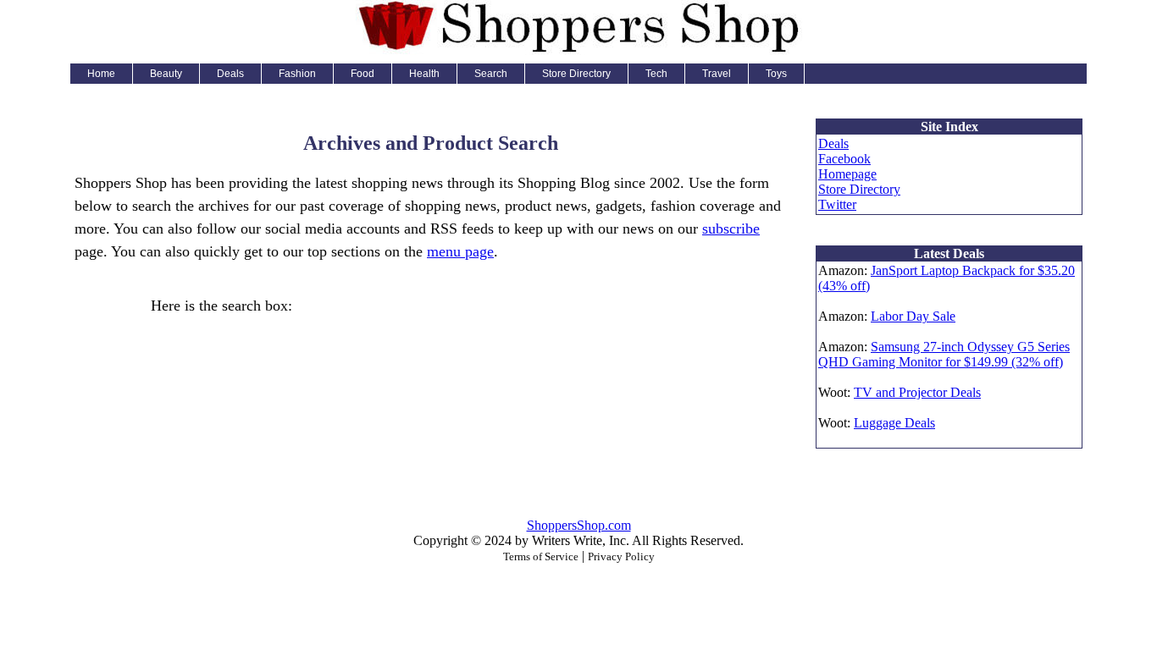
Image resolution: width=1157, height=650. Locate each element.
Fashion (297, 74)
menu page (460, 251)
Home (101, 74)
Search (490, 74)
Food (362, 74)
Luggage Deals (894, 423)
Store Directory (576, 74)
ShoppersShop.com (579, 525)
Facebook (844, 158)
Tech (656, 74)
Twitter (837, 204)
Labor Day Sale (913, 316)
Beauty (166, 74)
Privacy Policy (621, 556)
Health (424, 74)
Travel (716, 74)
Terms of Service (540, 556)
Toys (776, 74)
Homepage (847, 174)
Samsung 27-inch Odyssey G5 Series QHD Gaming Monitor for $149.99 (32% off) (944, 354)
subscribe (731, 228)
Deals (230, 74)
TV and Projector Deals (917, 392)
